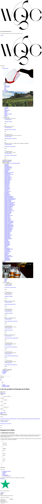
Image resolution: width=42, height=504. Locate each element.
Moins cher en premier (26, 418)
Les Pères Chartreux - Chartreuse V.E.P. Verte (10, 287)
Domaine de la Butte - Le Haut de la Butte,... (5, 423)
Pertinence (12, 418)
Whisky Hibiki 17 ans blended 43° (9, 296)
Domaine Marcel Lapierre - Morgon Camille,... (10, 129)
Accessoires (4, 372)
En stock (9, 418)
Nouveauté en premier (4, 418)
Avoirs (3, 473)
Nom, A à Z (16, 418)
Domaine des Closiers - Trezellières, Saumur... (10, 146)
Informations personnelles (6, 471)
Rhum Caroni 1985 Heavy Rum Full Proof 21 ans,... (11, 364)
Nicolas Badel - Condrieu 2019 (8, 121)
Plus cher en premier (33, 418)
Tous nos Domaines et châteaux (15, 163)
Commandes (4, 472)
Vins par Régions (5, 90)
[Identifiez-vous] (21, 378)
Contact (3, 373)
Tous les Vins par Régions (6, 161)
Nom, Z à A (20, 418)
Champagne (4, 371)
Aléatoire (38, 418)
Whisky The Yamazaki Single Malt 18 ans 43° (10, 304)
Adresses (3, 474)
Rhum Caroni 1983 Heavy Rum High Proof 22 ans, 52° (11, 355)
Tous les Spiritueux (5, 370)
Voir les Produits (3, 412)
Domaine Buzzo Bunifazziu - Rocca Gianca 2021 (10, 138)
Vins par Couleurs (5, 68)
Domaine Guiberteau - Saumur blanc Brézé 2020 (11, 155)
